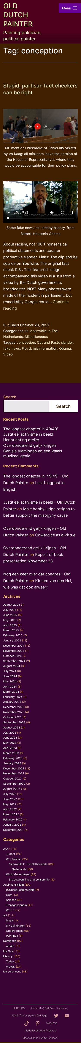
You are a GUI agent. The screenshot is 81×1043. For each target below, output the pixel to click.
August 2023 (11, 727)
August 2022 (11, 788)
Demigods (9, 940)
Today (10, 961)
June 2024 (10, 676)
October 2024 (12, 656)
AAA (5, 848)
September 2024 (14, 661)
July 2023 (9, 732)
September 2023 (14, 722)
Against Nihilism (13, 884)
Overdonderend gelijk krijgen (29, 445)
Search (9, 397)
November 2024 (13, 650)
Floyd (26, 348)
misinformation (45, 348)
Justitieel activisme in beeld (28, 434)
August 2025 (11, 604)
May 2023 (9, 742)
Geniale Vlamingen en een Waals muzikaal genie (32, 453)
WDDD (10, 910)
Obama (65, 348)
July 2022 (9, 794)
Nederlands (19, 869)
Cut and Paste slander (55, 342)
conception (26, 342)
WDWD (10, 966)
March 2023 (11, 753)
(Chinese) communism (20, 889)
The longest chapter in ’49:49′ (30, 429)
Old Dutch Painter (18, 15)
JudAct (10, 854)
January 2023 (12, 763)
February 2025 (12, 635)
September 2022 (14, 783)
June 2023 (10, 737)
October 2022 (12, 778)
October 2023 (12, 717)
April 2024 (10, 686)
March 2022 (11, 814)
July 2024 (9, 671)
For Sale (8, 951)
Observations (14, 930)
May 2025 (9, 620)
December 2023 (13, 707)
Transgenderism (16, 905)
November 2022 (13, 773)
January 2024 (12, 701)
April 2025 (10, 625)
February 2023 (12, 758)
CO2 (9, 895)
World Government (18, 874)
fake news (11, 348)
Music (10, 920)
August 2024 (11, 666)
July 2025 (9, 609)
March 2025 (11, 630)
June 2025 (10, 615)
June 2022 (10, 799)
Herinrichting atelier (21, 440)
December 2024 (13, 645)
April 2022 (10, 809)
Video (8, 354)
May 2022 (9, 804)
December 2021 (13, 829)
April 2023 (10, 748)
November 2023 (13, 712)
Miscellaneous (36, 336)
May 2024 (9, 681)
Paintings (12, 935)
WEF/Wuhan (13, 859)
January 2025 (12, 640)
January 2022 (12, 824)
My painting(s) (15, 925)
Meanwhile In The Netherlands (28, 864)
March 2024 (11, 691)
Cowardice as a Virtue (55, 535)
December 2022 (13, 768)
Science (11, 900)
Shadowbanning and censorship (29, 879)
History (8, 956)
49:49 (10, 946)
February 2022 (12, 819)
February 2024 (12, 696)
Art (5, 915)
